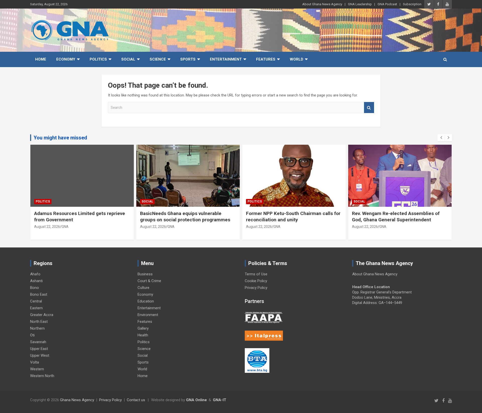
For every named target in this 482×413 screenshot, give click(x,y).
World (296, 59)
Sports (188, 59)
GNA (65, 227)
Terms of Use (256, 274)
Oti (32, 335)
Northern (37, 328)
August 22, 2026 (47, 227)
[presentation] (441, 137)
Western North (42, 376)
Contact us (136, 400)
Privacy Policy (256, 287)
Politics (98, 59)
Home (40, 59)
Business (145, 274)
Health (143, 335)
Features (265, 59)
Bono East (38, 294)
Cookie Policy (256, 281)
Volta (34, 362)
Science (158, 59)
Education (146, 301)
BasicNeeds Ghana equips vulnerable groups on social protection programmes (185, 217)
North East (39, 321)
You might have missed (60, 138)
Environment (148, 315)
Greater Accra (41, 315)
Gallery (143, 328)
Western (37, 369)
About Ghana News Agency (322, 4)
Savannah (38, 342)
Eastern (36, 308)
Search (369, 107)
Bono (34, 287)
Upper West (39, 355)
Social (128, 59)
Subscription (412, 4)
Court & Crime (149, 281)
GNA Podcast (387, 4)
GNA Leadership (360, 4)
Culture (143, 287)
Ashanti (36, 281)
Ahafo (35, 274)
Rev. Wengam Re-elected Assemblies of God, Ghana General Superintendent (396, 217)
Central (36, 301)
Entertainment (226, 59)
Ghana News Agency (77, 400)
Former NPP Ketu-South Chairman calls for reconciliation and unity (293, 217)
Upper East (39, 348)
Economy (65, 59)
